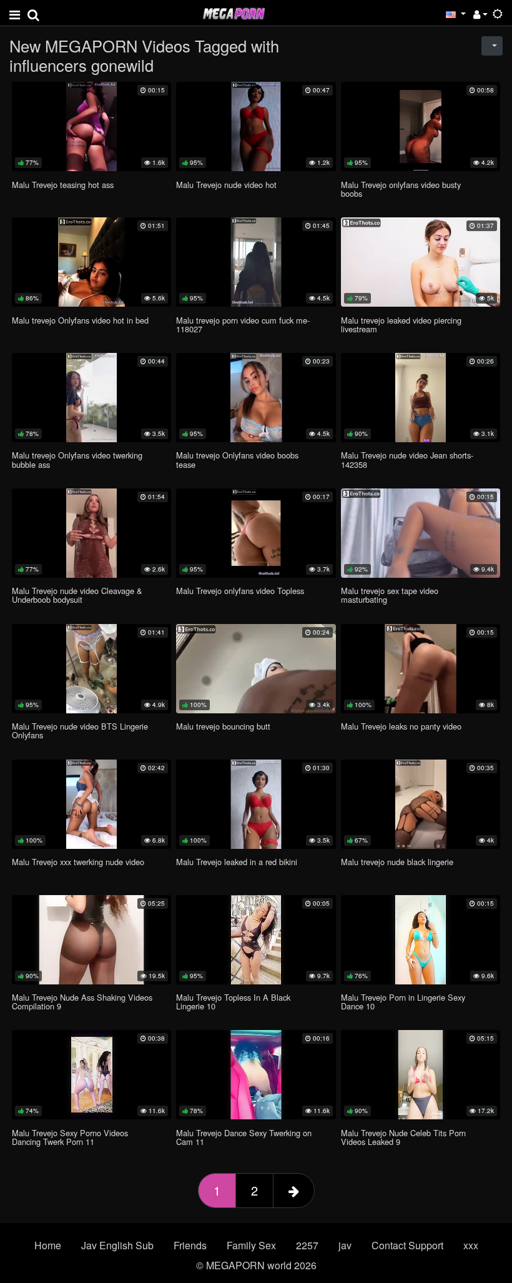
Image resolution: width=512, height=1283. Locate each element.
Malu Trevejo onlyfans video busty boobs (401, 189)
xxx (470, 1245)
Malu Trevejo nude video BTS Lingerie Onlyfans (80, 730)
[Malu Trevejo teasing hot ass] (91, 126)
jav (345, 1245)
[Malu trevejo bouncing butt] (255, 668)
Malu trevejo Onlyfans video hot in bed (80, 320)
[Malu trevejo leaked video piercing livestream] (420, 262)
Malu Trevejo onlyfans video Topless (240, 591)
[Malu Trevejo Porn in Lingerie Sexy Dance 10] (420, 939)
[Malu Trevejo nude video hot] (255, 126)
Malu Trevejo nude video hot (226, 185)
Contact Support (407, 1245)
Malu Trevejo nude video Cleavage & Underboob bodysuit (77, 595)
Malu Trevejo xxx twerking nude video (78, 862)
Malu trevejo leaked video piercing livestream (401, 324)
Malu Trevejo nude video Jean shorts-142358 (407, 459)
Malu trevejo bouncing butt (223, 726)
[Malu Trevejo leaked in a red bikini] (255, 804)
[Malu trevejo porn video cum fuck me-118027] (255, 262)
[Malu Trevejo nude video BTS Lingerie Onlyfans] (91, 668)
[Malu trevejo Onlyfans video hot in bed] (91, 262)
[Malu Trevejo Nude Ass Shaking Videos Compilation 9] (91, 939)
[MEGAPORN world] (233, 12)
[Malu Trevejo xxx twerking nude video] (91, 804)
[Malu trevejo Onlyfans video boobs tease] (255, 397)
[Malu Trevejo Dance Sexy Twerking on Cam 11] (255, 1074)
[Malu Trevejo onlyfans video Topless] (255, 533)
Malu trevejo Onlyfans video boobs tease (237, 459)
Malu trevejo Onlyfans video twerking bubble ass (77, 459)
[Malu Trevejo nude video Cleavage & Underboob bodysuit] (91, 533)
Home (47, 1245)
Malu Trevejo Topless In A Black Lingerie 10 (233, 1001)
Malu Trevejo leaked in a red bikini (236, 862)
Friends (190, 1245)
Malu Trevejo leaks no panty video (401, 726)
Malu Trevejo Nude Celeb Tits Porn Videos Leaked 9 (403, 1137)
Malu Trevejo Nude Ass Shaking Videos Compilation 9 (82, 1001)
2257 (307, 1245)
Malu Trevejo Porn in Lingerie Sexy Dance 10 (403, 1001)
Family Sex (251, 1245)
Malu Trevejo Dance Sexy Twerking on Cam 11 (244, 1137)
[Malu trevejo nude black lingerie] (420, 804)
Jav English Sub (117, 1245)
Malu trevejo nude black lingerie (397, 862)
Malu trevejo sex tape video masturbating (389, 595)
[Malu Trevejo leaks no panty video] (420, 668)
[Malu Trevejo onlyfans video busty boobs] (420, 126)
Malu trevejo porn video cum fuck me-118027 (243, 324)
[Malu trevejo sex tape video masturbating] (420, 533)
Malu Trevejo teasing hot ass (63, 185)
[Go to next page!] (294, 1190)
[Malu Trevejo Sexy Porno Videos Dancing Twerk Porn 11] (91, 1074)
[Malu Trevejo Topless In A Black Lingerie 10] (255, 939)
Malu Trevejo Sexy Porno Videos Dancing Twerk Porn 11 (70, 1137)
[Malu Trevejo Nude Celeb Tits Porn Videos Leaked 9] (420, 1074)
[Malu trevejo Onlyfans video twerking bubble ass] (91, 397)
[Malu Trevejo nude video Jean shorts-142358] (420, 397)
